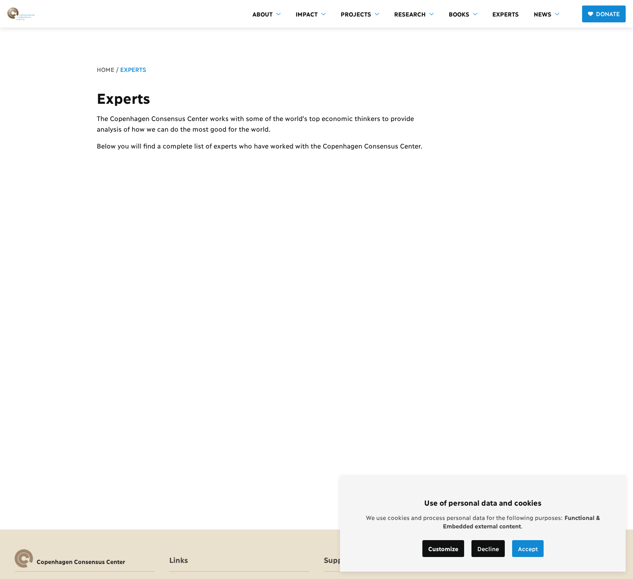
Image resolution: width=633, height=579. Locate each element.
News (542, 13)
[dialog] (483, 523)
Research (410, 13)
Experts (505, 13)
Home (105, 69)
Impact (307, 13)
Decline (488, 548)
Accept (528, 548)
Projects (356, 13)
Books (459, 13)
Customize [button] (443, 548)
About (262, 13)
